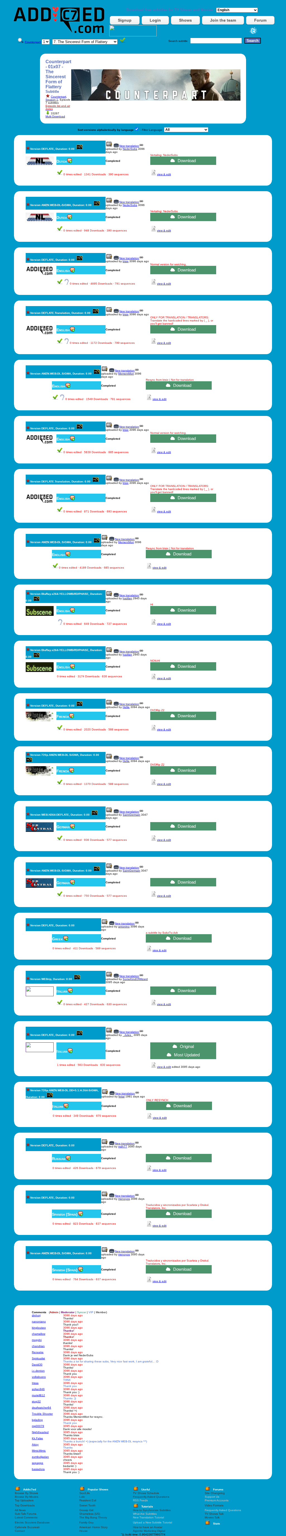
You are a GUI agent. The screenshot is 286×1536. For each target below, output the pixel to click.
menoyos (124, 1198)
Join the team (223, 20)
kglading (37, 1419)
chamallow (38, 1333)
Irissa (35, 1382)
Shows (185, 20)
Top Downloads (25, 1505)
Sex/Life (84, 1493)
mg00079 (38, 1426)
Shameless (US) (89, 1513)
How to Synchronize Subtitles (152, 1510)
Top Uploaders (24, 1500)
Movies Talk (212, 1517)
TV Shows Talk (214, 1513)
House (83, 1530)
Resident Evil (87, 1500)
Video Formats (214, 1505)
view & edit (164, 174)
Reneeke (38, 1352)
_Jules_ (128, 1034)
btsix (125, 261)
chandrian (38, 1346)
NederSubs (130, 148)
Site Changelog (215, 1493)
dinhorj (36, 1315)
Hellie (126, 707)
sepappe (37, 1462)
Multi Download (55, 116)
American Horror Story (93, 1527)
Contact (20, 1530)
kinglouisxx (39, 1327)
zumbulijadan (40, 1456)
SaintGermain (131, 814)
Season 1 (52, 99)
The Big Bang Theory (93, 1517)
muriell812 (38, 1395)
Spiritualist (38, 1358)
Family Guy (86, 1522)
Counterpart (58, 96)
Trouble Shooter (42, 1413)
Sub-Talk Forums (25, 1513)
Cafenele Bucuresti (27, 1527)
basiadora (38, 1469)
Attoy (35, 1444)
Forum (260, 20)
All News (20, 1510)
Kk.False (37, 1438)
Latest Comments (26, 1517)
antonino (124, 926)
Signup (125, 20)
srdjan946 (38, 1389)
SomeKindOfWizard (135, 979)
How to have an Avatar (147, 1527)
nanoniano (39, 1321)
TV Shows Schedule (146, 1493)
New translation (129, 145)
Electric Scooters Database (32, 1522)
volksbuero (39, 1376)
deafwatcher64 (41, 1407)
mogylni (37, 1339)
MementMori (126, 373)
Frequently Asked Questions (151, 1496)
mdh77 (122, 1146)
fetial (121, 1096)
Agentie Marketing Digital (149, 1530)
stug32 (36, 1401)
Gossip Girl (86, 1510)
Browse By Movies (26, 1496)
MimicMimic (39, 1450)
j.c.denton (38, 1370)
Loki (82, 1496)
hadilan (127, 598)
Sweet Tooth (87, 1505)
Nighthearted (40, 1432)
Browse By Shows (26, 1493)
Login (155, 20)
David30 (37, 1364)
